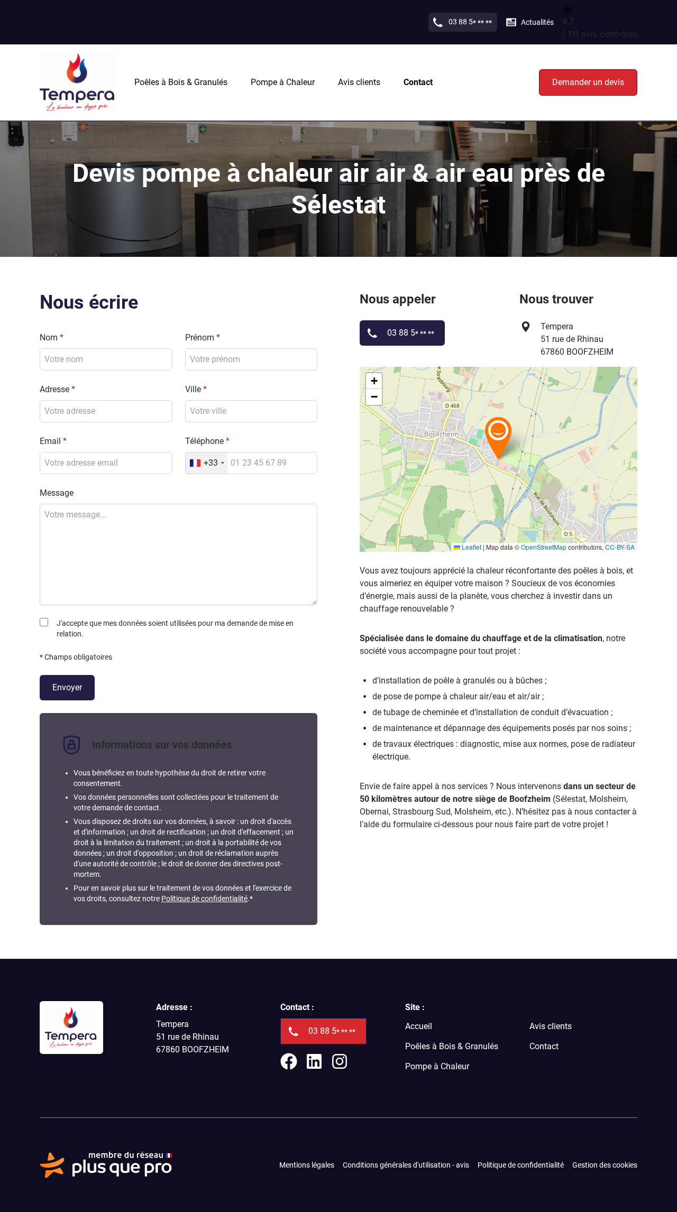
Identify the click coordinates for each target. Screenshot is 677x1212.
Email (50, 441)
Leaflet (470, 546)
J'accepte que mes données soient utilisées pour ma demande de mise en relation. (175, 628)
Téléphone (204, 441)
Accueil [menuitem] (418, 1026)
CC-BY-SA (620, 546)
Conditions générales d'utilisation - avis (406, 1165)
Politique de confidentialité (204, 898)
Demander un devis (588, 82)
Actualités (537, 22)
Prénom (199, 337)
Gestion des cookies (604, 1165)
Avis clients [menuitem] (359, 82)
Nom (49, 337)
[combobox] (251, 411)
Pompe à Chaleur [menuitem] (283, 82)
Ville (193, 389)
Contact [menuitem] (418, 82)
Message (57, 493)
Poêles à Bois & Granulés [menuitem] (180, 82)
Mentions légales (306, 1165)
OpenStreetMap (543, 546)
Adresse (54, 389)
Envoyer (67, 687)
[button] (498, 437)
